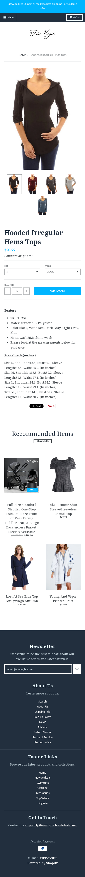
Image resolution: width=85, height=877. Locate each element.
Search (42, 701)
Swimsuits (43, 783)
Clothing (42, 788)
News (42, 722)
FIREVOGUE (48, 858)
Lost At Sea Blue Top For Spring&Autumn (22, 598)
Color (48, 266)
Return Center (42, 732)
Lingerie (43, 803)
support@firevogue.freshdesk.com (51, 825)
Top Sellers (42, 798)
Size (6, 266)
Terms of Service (43, 737)
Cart (76, 17)
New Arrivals (42, 777)
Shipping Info (42, 712)
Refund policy (42, 742)
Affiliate (42, 727)
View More (43, 441)
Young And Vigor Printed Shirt (63, 598)
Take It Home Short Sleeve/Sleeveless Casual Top (63, 509)
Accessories (42, 793)
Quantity (9, 285)
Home (22, 55)
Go (76, 669)
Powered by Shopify (42, 863)
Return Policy (42, 717)
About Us (42, 706)
